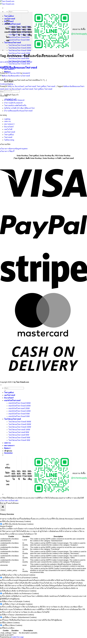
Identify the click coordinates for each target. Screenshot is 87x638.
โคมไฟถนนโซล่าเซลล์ (12, 42)
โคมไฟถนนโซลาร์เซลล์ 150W (19, 50)
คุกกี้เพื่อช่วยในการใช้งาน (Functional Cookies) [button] (17, 575)
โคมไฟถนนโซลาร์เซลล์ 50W (19, 437)
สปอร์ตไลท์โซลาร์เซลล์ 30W (19, 40)
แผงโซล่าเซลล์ (9, 19)
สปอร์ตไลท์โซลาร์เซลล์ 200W (19, 406)
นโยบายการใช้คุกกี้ (7, 151)
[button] (8, 453)
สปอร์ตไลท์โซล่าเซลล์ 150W (19, 408)
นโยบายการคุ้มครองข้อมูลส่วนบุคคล (13, 149)
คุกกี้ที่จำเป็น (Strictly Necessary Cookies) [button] (15, 521)
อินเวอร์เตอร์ (8, 62)
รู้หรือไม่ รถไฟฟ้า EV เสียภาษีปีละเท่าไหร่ (19, 108)
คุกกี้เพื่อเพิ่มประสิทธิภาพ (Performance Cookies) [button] (18, 591)
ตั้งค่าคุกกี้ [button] (3, 503)
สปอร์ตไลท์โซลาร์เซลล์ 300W (19, 403)
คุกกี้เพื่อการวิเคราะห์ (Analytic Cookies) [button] (15, 601)
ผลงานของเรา (9, 124)
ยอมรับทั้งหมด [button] (13, 503)
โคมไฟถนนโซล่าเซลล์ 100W (19, 429)
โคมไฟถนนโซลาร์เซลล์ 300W (19, 45)
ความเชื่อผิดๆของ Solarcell (14, 100)
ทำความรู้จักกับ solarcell (13, 103)
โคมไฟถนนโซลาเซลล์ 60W (18, 58)
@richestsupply (79, 33)
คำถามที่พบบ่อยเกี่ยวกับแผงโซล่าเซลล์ (18, 111)
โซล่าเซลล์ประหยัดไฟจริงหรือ (15, 105)
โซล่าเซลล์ (29, 62)
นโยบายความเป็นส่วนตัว (9, 500)
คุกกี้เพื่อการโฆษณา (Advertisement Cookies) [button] (17, 615)
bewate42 (26, 73)
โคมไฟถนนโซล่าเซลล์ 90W (18, 432)
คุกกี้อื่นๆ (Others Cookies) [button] (10, 623)
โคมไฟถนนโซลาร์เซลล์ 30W (19, 64)
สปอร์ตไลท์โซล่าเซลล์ (12, 24)
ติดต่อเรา (7, 448)
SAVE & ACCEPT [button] (7, 635)
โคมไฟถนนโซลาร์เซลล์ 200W (19, 48)
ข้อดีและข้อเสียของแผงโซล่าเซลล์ (18, 67)
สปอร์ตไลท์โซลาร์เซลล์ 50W (19, 37)
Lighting (7, 119)
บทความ (2, 62)
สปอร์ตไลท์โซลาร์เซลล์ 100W (19, 411)
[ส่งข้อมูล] (9, 14)
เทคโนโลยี (8, 129)
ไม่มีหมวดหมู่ (9, 140)
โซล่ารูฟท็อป (9, 16)
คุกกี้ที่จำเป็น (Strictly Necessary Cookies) (18, 524)
